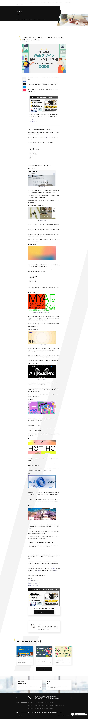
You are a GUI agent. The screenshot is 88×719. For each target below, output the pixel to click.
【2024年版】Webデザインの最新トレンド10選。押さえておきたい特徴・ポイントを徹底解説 (33, 19)
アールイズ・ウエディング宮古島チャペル (43, 521)
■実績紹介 (31, 119)
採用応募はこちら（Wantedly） (33, 585)
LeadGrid (39, 570)
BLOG (20, 19)
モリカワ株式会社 (43, 186)
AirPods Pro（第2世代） (43, 379)
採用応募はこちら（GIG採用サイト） (34, 583)
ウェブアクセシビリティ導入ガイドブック (44, 137)
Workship (54, 566)
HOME (17, 19)
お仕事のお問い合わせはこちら (33, 580)
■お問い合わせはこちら (33, 121)
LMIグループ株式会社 (43, 344)
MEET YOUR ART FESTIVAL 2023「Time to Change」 (43, 312)
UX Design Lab (54, 570)
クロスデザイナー (52, 568)
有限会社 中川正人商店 (43, 220)
